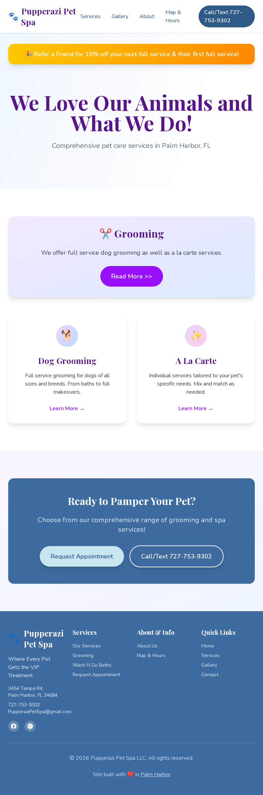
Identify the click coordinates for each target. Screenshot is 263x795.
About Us (147, 646)
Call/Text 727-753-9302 (223, 16)
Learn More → (67, 408)
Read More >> (131, 276)
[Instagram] (30, 726)
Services (90, 16)
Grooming (83, 655)
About (146, 16)
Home (207, 646)
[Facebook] (13, 726)
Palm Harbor (155, 774)
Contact (209, 674)
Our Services (87, 646)
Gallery (120, 16)
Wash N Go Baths (92, 665)
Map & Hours (173, 16)
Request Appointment (82, 556)
